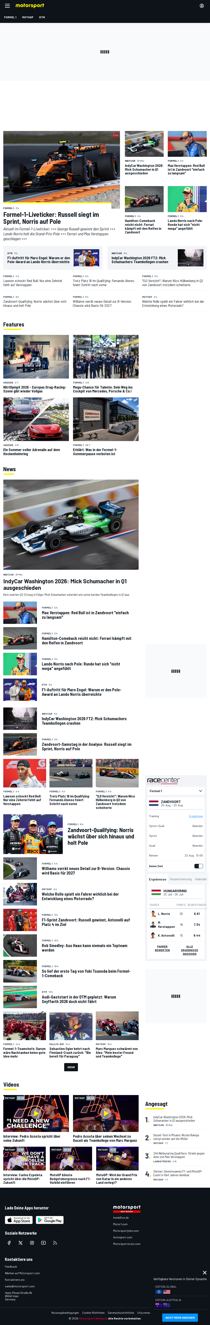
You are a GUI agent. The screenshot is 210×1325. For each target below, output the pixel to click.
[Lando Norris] (153, 913)
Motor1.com (120, 1224)
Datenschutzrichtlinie (121, 1312)
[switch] (198, 866)
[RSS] (55, 1243)
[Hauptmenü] (7, 5)
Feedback (11, 1266)
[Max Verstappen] (153, 924)
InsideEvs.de (121, 1217)
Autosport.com (122, 1237)
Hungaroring (175, 891)
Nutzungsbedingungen (65, 1312)
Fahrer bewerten (162, 948)
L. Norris (164, 914)
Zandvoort (171, 802)
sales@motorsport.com (20, 1286)
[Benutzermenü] (202, 6)
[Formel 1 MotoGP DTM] (176, 791)
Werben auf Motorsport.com (22, 1273)
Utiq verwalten (146, 1312)
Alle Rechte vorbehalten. (125, 1318)
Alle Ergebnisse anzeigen (189, 950)
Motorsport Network (93, 1318)
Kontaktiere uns (15, 1279)
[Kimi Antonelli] (153, 935)
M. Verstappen (166, 924)
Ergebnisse (196, 816)
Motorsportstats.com (126, 1243)
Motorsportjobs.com (126, 1230)
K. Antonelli (166, 935)
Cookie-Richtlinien (93, 1312)
